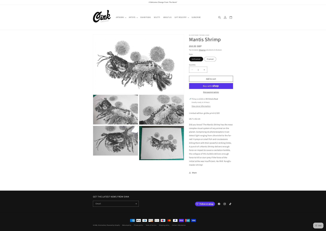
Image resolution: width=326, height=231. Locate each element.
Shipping (202, 50)
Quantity (192, 65)
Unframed (196, 59)
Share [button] (194, 173)
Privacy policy (138, 225)
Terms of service (151, 225)
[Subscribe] (136, 204)
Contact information (179, 225)
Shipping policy (164, 225)
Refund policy (126, 225)
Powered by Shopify (113, 225)
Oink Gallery (102, 225)
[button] (120, 17)
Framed (210, 59)
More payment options (211, 92)
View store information (201, 106)
